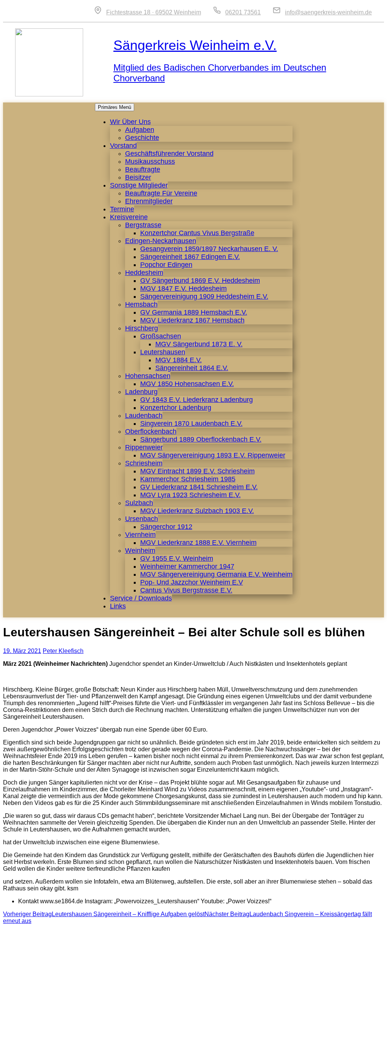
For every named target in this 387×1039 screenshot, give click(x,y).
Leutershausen (162, 352)
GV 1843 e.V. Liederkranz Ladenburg (196, 399)
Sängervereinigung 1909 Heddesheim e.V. (204, 296)
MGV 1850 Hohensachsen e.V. (187, 384)
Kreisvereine (129, 217)
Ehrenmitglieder (149, 201)
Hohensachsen (147, 376)
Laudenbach (144, 415)
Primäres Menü (114, 107)
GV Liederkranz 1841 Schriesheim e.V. (199, 487)
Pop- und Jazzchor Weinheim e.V (191, 582)
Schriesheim (144, 463)
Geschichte (142, 137)
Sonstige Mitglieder (139, 185)
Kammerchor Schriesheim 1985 (187, 479)
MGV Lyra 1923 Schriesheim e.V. (190, 495)
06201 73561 (243, 12)
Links (118, 606)
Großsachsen (160, 336)
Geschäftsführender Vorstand (169, 153)
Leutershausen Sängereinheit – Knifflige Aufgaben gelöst (103, 914)
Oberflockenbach (150, 431)
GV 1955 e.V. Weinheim (176, 558)
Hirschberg (141, 328)
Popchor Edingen (166, 264)
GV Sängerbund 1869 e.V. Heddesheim (200, 280)
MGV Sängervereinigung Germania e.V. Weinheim (216, 574)
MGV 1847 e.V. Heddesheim (183, 288)
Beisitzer (138, 177)
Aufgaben (139, 129)
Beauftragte (142, 169)
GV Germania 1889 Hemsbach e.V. (193, 312)
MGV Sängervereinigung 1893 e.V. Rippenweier (212, 455)
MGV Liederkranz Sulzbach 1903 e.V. (197, 511)
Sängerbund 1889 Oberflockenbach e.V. (201, 439)
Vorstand (123, 145)
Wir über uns (130, 122)
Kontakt (259, 1029)
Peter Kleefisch (63, 651)
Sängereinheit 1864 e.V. (191, 368)
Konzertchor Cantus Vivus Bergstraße (197, 233)
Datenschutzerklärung (343, 1029)
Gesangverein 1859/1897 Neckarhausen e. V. (209, 249)
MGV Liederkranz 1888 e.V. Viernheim (198, 542)
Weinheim (140, 550)
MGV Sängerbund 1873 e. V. (199, 344)
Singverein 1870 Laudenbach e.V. (191, 423)
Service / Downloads (141, 598)
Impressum (291, 1029)
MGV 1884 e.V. (178, 360)
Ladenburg (141, 391)
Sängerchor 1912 (166, 526)
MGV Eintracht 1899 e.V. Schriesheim (197, 471)
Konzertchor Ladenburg (175, 407)
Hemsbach (141, 304)
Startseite (228, 1029)
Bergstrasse (143, 225)
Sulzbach (139, 503)
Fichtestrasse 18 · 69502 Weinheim (153, 12)
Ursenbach (141, 519)
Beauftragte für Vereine (161, 193)
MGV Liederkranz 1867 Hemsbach (192, 320)
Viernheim (140, 534)
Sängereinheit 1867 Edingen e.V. (190, 257)
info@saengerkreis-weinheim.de (328, 12)
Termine (122, 209)
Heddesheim (144, 272)
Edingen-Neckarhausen (160, 241)
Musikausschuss (150, 161)
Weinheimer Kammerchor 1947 (187, 566)
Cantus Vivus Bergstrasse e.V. (186, 590)
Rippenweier (144, 447)
